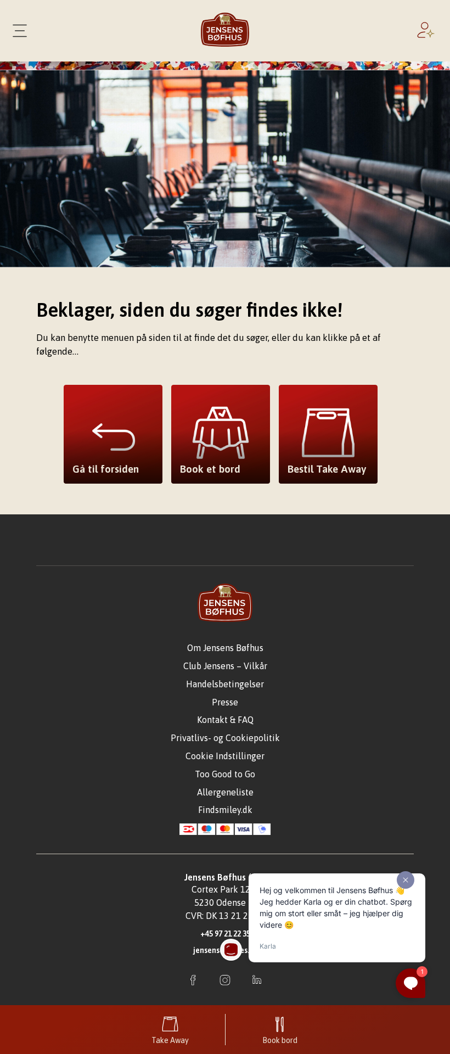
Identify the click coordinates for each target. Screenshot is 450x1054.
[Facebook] (193, 981)
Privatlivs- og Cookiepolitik (225, 738)
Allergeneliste (225, 792)
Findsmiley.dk (225, 810)
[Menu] (20, 31)
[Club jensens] (428, 31)
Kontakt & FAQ (225, 720)
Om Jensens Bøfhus (225, 648)
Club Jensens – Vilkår (225, 666)
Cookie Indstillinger (225, 756)
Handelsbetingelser (225, 684)
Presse (225, 702)
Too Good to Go (225, 774)
